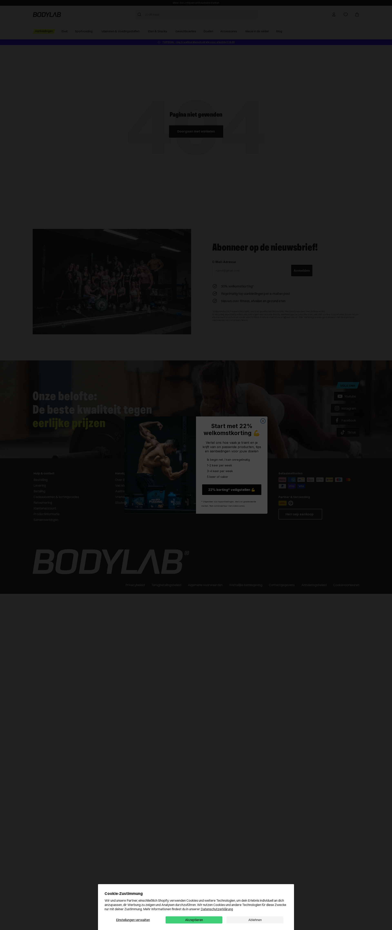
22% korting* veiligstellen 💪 (231, 490)
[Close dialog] (263, 421)
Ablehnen (255, 920)
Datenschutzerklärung (217, 909)
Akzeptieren (194, 920)
